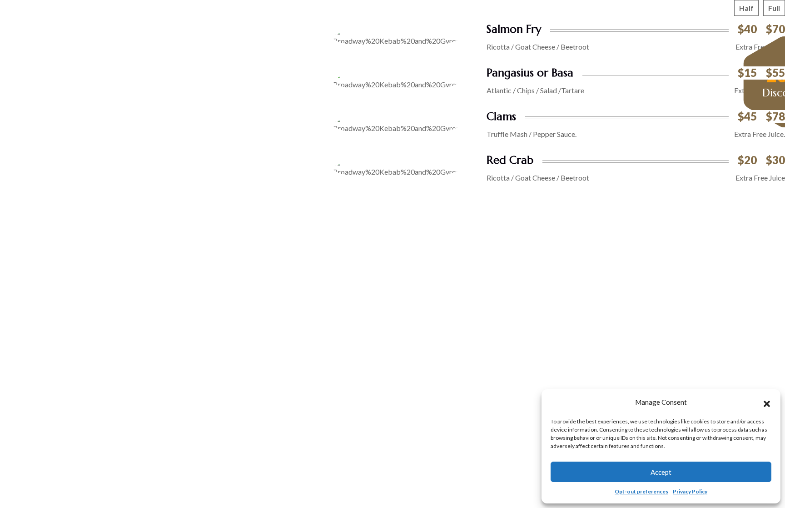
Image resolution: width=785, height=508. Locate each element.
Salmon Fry (514, 29)
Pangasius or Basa (530, 73)
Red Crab (510, 160)
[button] (766, 402)
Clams (501, 116)
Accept (661, 472)
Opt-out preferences (641, 491)
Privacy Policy (690, 491)
